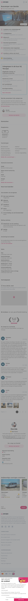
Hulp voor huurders (5, 545)
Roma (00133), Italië (9, 8)
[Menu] (24, 2)
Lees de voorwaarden (6, 243)
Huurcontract (4, 555)
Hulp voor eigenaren (6, 563)
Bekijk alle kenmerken (7, 182)
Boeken (23, 507)
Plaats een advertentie (6, 553)
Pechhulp (3, 560)
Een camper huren (5, 537)
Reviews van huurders (6, 542)
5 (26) (3, 8)
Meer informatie (6, 92)
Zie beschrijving (5, 106)
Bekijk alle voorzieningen (8, 157)
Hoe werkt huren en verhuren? (8, 534)
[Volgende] (18, 485)
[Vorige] (2, 485)
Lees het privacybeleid (5, 595)
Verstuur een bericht (14, 115)
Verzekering (4, 558)
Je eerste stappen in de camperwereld (10, 539)
